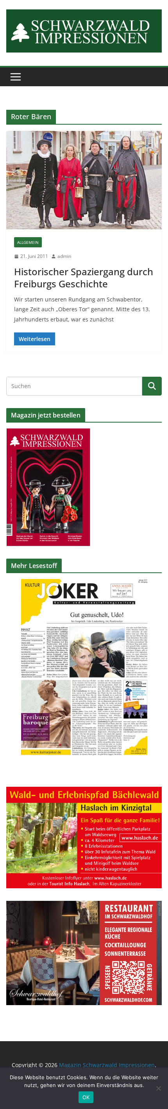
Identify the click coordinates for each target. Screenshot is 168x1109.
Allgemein (28, 242)
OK (86, 1097)
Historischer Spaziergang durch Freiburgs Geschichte (83, 277)
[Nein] (158, 1088)
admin (64, 256)
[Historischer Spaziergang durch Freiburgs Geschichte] (84, 180)
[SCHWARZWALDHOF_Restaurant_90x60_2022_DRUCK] (84, 905)
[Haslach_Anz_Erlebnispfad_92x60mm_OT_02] (84, 791)
